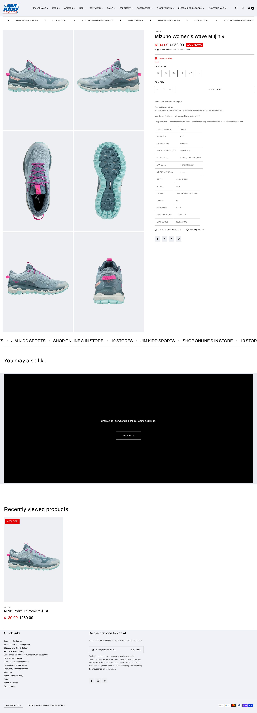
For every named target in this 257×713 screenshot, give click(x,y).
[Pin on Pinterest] (171, 238)
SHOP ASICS (128, 435)
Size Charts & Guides (13, 658)
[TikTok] (104, 680)
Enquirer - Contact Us (13, 641)
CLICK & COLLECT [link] (39, 20)
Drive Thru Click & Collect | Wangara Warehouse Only (26, 655)
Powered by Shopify (58, 705)
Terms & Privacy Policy (13, 676)
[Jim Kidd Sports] (11, 8)
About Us (8, 672)
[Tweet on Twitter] (164, 238)
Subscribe (135, 650)
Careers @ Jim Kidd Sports (15, 665)
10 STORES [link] (105, 341)
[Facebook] (91, 680)
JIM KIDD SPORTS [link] (115, 20)
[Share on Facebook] (157, 238)
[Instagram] (98, 680)
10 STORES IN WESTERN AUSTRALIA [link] (77, 20)
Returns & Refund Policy (14, 651)
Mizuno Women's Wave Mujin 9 (26, 611)
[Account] (243, 8)
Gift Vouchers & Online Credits (16, 662)
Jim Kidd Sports (42, 705)
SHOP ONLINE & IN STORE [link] (148, 20)
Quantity (159, 82)
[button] (39, 8)
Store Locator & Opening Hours (17, 645)
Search (7, 679)
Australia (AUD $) (217, 8)
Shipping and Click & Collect (15, 648)
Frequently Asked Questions (16, 669)
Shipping (158, 50)
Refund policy (9, 686)
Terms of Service (11, 683)
